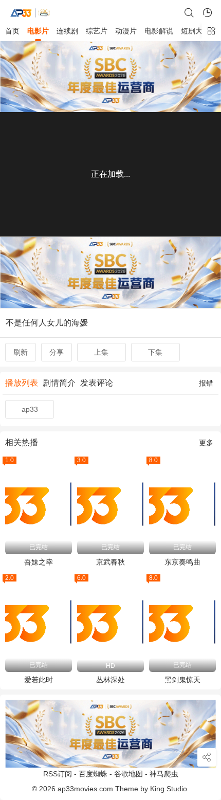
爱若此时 (38, 680)
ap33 (30, 409)
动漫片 (126, 31)
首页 (12, 31)
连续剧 (67, 31)
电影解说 (158, 31)
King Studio (169, 789)
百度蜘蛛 (93, 774)
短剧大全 (195, 31)
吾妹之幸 (38, 562)
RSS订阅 (57, 774)
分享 (56, 352)
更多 (206, 443)
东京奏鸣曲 (182, 562)
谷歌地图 (128, 774)
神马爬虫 (164, 774)
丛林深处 (110, 680)
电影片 (38, 31)
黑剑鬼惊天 (182, 680)
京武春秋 (110, 562)
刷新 (20, 352)
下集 (155, 352)
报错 (206, 383)
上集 (101, 352)
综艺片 (96, 31)
